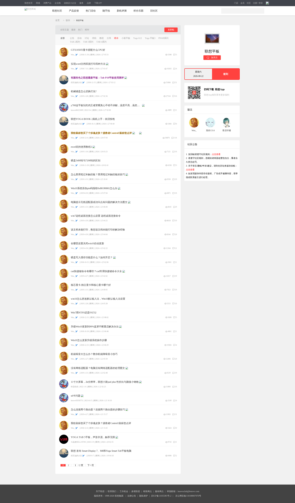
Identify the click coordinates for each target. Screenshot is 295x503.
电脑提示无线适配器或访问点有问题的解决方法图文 (99, 202)
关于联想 (100, 491)
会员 (242, 3)
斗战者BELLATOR (78, 442)
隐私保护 (143, 496)
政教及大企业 (70, 3)
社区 (249, 3)
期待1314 (210, 130)
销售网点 (147, 491)
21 (176, 248)
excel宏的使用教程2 (81, 147)
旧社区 (154, 10)
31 (176, 414)
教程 (101, 38)
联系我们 (112, 491)
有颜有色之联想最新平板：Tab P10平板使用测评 (97, 78)
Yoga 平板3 (150, 38)
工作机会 (124, 491)
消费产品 (47, 3)
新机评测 (122, 10)
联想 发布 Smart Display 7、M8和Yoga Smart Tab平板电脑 (101, 451)
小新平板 (126, 38)
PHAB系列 (163, 38)
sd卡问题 (75, 396)
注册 (255, 3)
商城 (38, 3)
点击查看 (216, 154)
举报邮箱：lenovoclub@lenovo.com (183, 491)
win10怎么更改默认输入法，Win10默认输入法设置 (98, 299)
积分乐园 (138, 10)
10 (176, 96)
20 (176, 234)
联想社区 (57, 10)
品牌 (89, 3)
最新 (73, 30)
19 (176, 179)
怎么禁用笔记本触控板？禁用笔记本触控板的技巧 (98, 174)
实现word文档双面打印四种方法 (88, 64)
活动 (79, 38)
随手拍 (106, 10)
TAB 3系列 (88, 42)
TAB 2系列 (75, 42)
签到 (225, 74)
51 (176, 82)
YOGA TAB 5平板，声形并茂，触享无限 (93, 437)
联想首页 (29, 3)
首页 (57, 20)
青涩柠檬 (226, 130)
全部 (62, 38)
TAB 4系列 (101, 42)
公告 (72, 38)
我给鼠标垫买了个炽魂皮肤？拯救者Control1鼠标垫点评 (101, 133)
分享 (109, 38)
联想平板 (80, 20)
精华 (87, 30)
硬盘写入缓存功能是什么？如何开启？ (92, 257)
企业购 (58, 3)
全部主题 (64, 30)
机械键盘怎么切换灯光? (83, 91)
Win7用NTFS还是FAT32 (83, 312)
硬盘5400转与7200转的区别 (85, 160)
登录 (261, 3)
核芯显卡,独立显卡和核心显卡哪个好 (91, 285)
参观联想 (135, 491)
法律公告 (131, 496)
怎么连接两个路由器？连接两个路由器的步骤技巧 (98, 409)
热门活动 (91, 10)
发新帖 (171, 30)
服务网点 (159, 491)
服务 (81, 3)
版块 (68, 20)
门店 (236, 3)
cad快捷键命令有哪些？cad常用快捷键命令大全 (96, 271)
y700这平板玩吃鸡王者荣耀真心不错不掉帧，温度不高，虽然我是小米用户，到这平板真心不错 (106, 105)
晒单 (116, 38)
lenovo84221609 (77, 110)
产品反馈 (74, 10)
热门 (80, 30)
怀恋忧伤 (74, 387)
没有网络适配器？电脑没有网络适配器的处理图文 (98, 368)
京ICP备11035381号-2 (161, 496)
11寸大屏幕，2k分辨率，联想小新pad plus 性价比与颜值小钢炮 (105, 382)
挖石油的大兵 (76, 82)
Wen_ (73, 55)
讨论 (87, 38)
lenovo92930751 (77, 400)
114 (175, 138)
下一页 (90, 465)
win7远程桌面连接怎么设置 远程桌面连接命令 (96, 216)
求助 (94, 38)
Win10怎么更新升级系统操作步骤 (89, 340)
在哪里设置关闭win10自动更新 (87, 243)
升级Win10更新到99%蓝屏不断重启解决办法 (95, 326)
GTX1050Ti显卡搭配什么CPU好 (88, 50)
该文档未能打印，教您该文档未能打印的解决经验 (98, 229)
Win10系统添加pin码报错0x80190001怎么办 (94, 188)
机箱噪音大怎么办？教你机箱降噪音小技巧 (94, 354)
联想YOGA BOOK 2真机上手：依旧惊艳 (93, 119)
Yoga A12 (137, 38)
